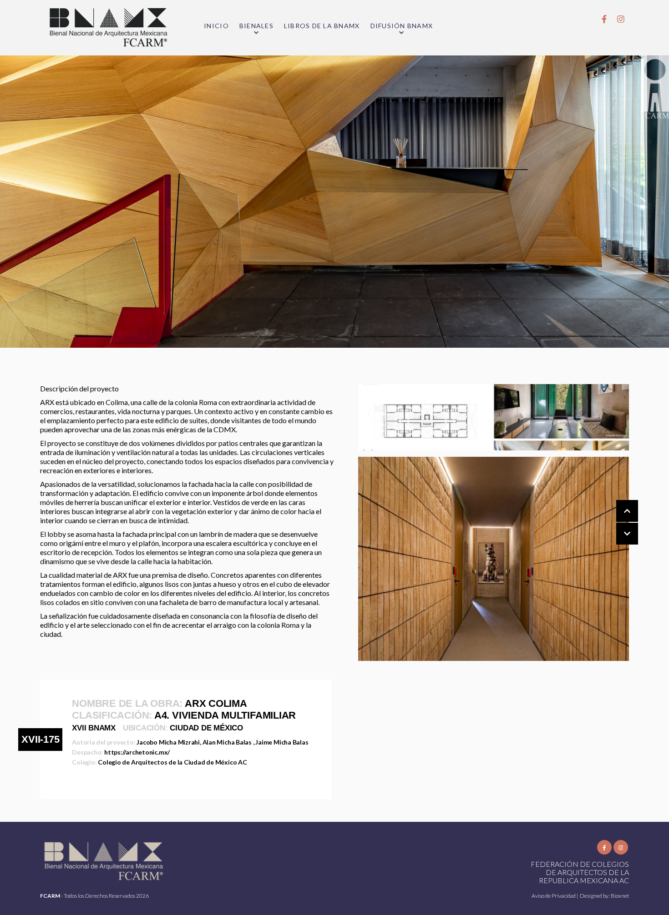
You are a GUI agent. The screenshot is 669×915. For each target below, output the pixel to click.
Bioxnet (620, 895)
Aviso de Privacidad (554, 895)
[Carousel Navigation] (618, 522)
